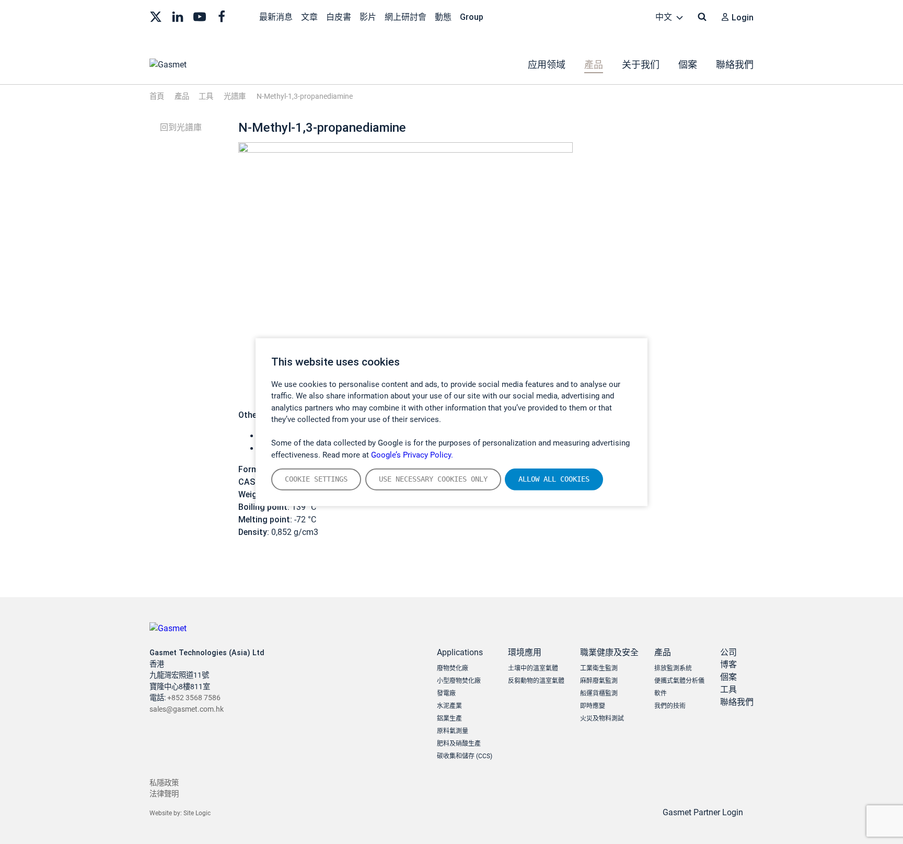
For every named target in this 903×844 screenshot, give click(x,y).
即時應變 (592, 706)
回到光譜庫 (180, 127)
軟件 (660, 693)
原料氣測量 (452, 731)
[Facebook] (221, 15)
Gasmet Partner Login (704, 812)
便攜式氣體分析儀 (679, 681)
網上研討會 (405, 17)
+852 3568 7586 (194, 697)
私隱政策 (164, 783)
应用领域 (546, 64)
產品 (593, 64)
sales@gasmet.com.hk (186, 709)
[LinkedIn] (177, 15)
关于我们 (640, 64)
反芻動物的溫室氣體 (536, 681)
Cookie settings (316, 479)
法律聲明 (164, 794)
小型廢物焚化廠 (459, 681)
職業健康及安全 (609, 652)
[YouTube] (199, 15)
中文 (664, 17)
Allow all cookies (553, 479)
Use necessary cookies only (433, 479)
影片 (368, 17)
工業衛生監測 (599, 668)
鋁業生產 (449, 718)
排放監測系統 (673, 668)
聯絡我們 (735, 64)
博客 (728, 664)
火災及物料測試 (602, 718)
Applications (460, 652)
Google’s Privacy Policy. (412, 454)
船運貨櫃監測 (599, 693)
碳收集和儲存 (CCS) (464, 756)
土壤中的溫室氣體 (533, 668)
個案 (687, 64)
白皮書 (338, 17)
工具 (728, 689)
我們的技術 (670, 706)
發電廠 (446, 693)
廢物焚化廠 (452, 668)
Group (471, 17)
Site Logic (197, 813)
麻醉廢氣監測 (599, 681)
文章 (309, 17)
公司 (728, 652)
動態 (443, 17)
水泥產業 (449, 706)
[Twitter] (155, 15)
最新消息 (276, 17)
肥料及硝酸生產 (459, 743)
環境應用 (524, 652)
